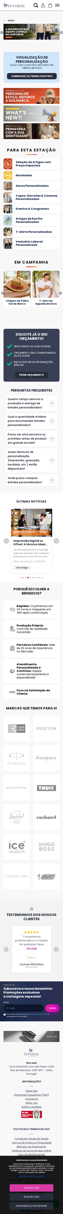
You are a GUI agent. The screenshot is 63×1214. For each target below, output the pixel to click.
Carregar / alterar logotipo (31, 76)
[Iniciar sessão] (43, 5)
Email (6, 1002)
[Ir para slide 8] (37, 577)
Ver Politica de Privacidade (31, 1176)
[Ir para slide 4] (28, 577)
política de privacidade (38, 1014)
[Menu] (56, 5)
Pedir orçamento (31, 375)
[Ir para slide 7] (35, 577)
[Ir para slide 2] (23, 577)
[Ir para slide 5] (30, 577)
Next (61, 32)
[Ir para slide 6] (32, 577)
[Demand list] (50, 5)
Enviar (52, 1008)
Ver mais (31, 948)
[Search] (36, 5)
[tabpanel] (31, 32)
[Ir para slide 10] (42, 577)
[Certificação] (31, 1114)
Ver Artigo (22, 567)
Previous (2, 32)
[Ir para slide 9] (39, 577)
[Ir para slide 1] (21, 577)
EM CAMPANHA (32, 262)
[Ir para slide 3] (25, 577)
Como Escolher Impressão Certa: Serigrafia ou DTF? (26, 544)
